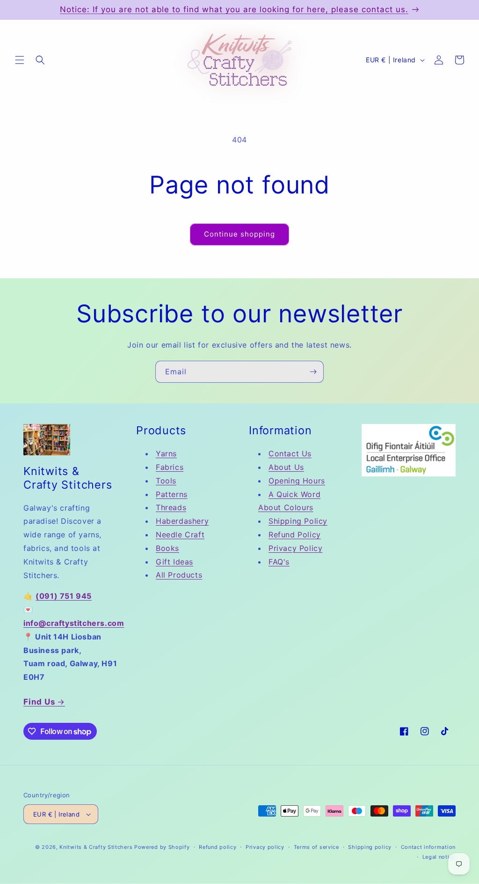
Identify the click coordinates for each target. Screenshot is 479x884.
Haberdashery (182, 521)
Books (167, 548)
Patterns (172, 494)
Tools (166, 480)
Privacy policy (265, 847)
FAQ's (279, 561)
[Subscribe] (313, 372)
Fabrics (169, 467)
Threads (171, 507)
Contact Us (290, 453)
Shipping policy (370, 847)
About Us (286, 467)
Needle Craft (180, 534)
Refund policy (217, 847)
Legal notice (439, 857)
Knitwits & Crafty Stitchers (95, 847)
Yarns (166, 453)
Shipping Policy (298, 521)
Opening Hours (297, 480)
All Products (179, 574)
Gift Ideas (174, 561)
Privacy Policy (295, 548)
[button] (19, 60)
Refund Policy (295, 534)
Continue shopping (239, 234)
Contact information (428, 847)
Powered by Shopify (162, 847)
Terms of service (316, 847)
